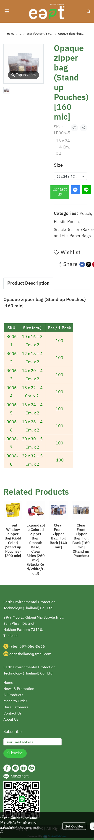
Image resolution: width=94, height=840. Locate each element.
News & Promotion (18, 689)
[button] (88, 11)
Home (10, 34)
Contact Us (12, 713)
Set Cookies (74, 826)
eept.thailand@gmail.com (30, 654)
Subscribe (15, 753)
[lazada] (31, 768)
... (20, 34)
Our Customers (15, 707)
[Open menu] (6, 11)
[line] (15, 768)
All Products (13, 695)
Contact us (59, 192)
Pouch (86, 214)
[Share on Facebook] (82, 264)
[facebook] (7, 768)
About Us (10, 720)
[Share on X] (88, 264)
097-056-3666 (32, 647)
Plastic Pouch (67, 222)
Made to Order (15, 701)
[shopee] (23, 768)
